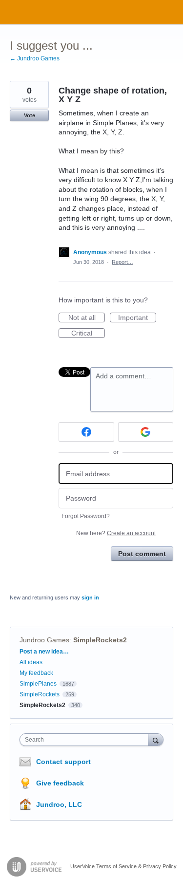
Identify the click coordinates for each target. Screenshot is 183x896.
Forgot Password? (85, 516)
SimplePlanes (38, 683)
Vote (29, 115)
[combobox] (86, 739)
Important (137, 318)
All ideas (31, 662)
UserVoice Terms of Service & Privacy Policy (123, 866)
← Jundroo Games (35, 58)
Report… (122, 262)
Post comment (142, 554)
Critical (88, 333)
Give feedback (60, 783)
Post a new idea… (44, 651)
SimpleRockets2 (100, 640)
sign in (90, 597)
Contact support (63, 761)
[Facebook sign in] (86, 432)
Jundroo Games (44, 640)
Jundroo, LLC (59, 804)
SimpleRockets (40, 694)
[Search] (155, 739)
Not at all (86, 318)
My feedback (36, 673)
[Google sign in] (146, 432)
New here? (116, 533)
